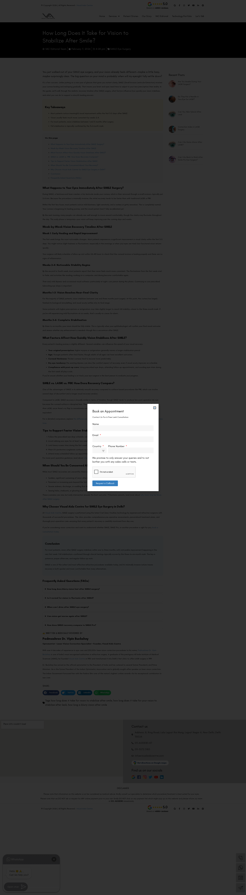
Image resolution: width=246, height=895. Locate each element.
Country (97, 446)
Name (95, 424)
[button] (155, 408)
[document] (123, 447)
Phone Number (116, 446)
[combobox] (99, 450)
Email (95, 435)
